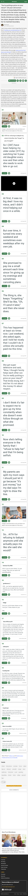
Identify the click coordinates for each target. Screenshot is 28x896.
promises (15, 766)
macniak (25, 520)
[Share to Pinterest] (23, 81)
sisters (24, 766)
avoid (16, 772)
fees (2, 778)
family (14, 775)
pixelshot (24, 126)
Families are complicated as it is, (12, 30)
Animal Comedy (4, 865)
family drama (9, 766)
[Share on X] (20, 81)
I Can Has (3, 859)
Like (4, 782)
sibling (18, 775)
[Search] (3, 1)
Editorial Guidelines (5, 878)
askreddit (14, 769)
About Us (3, 876)
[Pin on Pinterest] (9, 126)
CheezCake (3, 869)
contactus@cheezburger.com (8, 886)
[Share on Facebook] (18, 81)
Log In (25, 1)
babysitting (4, 775)
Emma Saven (6, 24)
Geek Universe (4, 867)
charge (19, 769)
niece (24, 769)
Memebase (14, 1)
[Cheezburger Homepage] (14, 890)
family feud (10, 772)
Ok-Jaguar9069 (24, 173)
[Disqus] (14, 811)
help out (3, 769)
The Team (3, 874)
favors (20, 766)
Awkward (9, 769)
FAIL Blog (3, 861)
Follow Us (11, 756)
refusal (3, 766)
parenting (21, 772)
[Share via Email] (26, 81)
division (9, 775)
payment (24, 775)
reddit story (4, 772)
